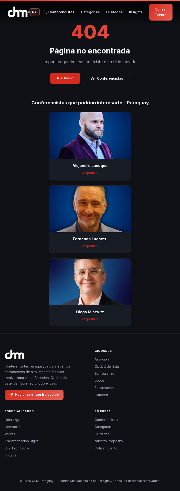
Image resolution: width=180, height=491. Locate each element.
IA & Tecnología (17, 448)
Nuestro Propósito (109, 441)
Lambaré (101, 395)
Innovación (13, 427)
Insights (135, 12)
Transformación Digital (22, 441)
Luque (99, 380)
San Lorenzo (104, 373)
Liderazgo (12, 420)
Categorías (90, 12)
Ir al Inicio (65, 78)
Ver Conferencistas (106, 78)
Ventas (10, 434)
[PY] (18, 12)
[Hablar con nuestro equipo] (170, 469)
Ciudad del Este (107, 366)
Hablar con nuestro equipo (37, 394)
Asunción (102, 359)
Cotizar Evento (161, 12)
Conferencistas (61, 12)
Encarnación (104, 388)
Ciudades (114, 12)
